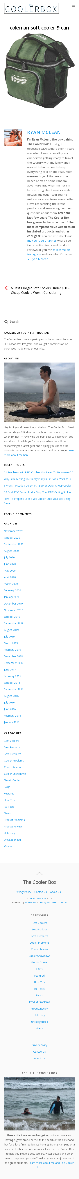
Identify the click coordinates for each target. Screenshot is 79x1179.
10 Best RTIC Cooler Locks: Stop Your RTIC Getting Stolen (37, 492)
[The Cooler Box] (31, 12)
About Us (55, 892)
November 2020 (13, 531)
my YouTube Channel (41, 240)
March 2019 (11, 643)
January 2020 (11, 597)
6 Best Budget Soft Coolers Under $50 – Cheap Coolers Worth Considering (40, 290)
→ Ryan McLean (37, 259)
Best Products (12, 747)
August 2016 (11, 696)
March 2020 (11, 583)
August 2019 (11, 630)
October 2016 (12, 682)
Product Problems (14, 820)
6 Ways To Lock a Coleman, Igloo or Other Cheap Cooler (37, 485)
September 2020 (14, 544)
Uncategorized (12, 839)
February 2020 (12, 590)
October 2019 (12, 616)
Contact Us (40, 892)
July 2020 (9, 557)
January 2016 (11, 722)
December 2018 (13, 656)
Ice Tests (9, 806)
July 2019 (9, 636)
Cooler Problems (14, 760)
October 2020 (12, 537)
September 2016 (14, 689)
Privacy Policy (23, 892)
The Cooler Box (38, 898)
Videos (8, 846)
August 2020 (11, 550)
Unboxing (9, 833)
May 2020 (10, 570)
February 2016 (12, 715)
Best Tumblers (12, 754)
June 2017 (10, 669)
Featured (9, 793)
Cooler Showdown (15, 773)
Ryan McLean (44, 132)
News (7, 813)
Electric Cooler (12, 780)
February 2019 (12, 649)
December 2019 (13, 603)
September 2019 (14, 623)
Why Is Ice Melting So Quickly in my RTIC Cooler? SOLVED (37, 479)
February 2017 (12, 676)
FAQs (7, 787)
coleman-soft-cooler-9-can (39, 27)
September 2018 (14, 663)
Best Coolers (11, 740)
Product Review (13, 826)
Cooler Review (12, 767)
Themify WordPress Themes (52, 902)
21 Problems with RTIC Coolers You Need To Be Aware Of (38, 472)
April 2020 (10, 577)
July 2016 (9, 702)
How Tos (9, 800)
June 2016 (10, 709)
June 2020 (10, 564)
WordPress (30, 902)
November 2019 (13, 610)
